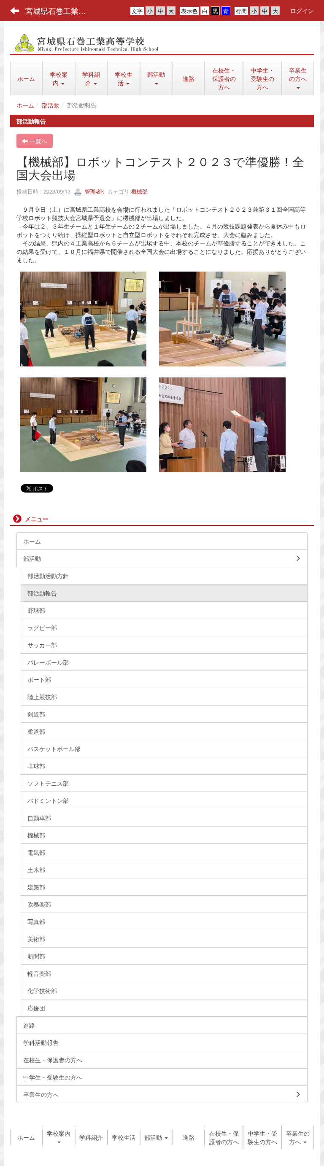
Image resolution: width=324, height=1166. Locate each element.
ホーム (25, 105)
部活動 (50, 105)
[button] (59, 78)
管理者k (93, 191)
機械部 (139, 191)
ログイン (302, 10)
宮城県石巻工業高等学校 (61, 10)
